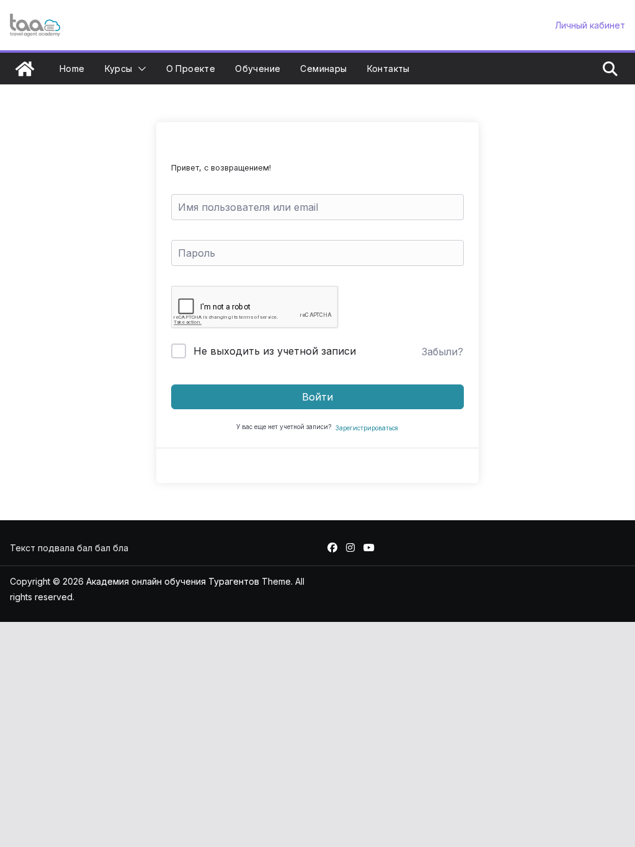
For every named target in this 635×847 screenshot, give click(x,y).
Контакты (388, 68)
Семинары (323, 68)
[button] (139, 69)
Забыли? (442, 351)
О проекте (191, 68)
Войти (317, 397)
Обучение (257, 68)
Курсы (119, 68)
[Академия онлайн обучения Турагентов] (25, 69)
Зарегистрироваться (366, 428)
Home (72, 68)
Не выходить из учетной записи (274, 351)
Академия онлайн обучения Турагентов (172, 581)
